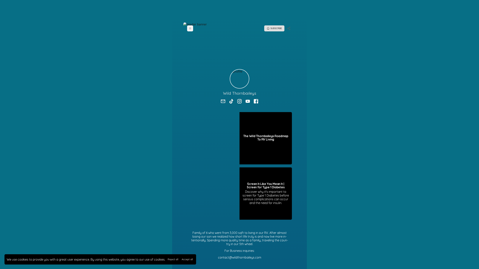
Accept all (187, 259)
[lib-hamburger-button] (190, 28)
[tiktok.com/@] (231, 101)
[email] (223, 101)
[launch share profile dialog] (289, 28)
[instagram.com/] (239, 101)
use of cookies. (155, 259)
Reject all (173, 259)
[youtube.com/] (248, 101)
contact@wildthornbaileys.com (239, 257)
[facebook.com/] (256, 101)
